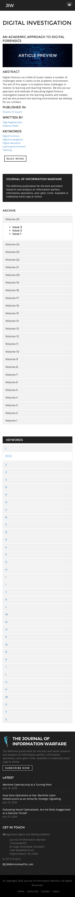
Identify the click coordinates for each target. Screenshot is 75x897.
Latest (55, 891)
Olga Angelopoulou (12, 122)
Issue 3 (17, 227)
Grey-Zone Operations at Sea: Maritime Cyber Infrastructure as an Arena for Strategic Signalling (32, 797)
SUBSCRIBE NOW (17, 768)
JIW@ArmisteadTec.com (19, 864)
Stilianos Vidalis (10, 125)
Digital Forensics (11, 136)
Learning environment (14, 146)
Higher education (12, 143)
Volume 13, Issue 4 (12, 111)
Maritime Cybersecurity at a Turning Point (27, 784)
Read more (15, 158)
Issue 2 (17, 230)
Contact (45, 891)
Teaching (7, 150)
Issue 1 (16, 233)
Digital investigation (13, 139)
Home (21, 891)
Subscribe (33, 891)
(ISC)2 (8, 456)
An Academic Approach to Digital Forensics (33, 39)
